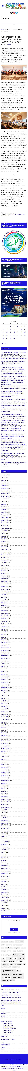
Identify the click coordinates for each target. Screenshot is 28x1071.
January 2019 (4, 709)
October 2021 (4, 621)
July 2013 (3, 852)
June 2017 (3, 756)
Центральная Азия (17, 974)
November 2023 (5, 554)
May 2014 (3, 839)
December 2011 (5, 900)
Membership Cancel (8, 1025)
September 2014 (5, 831)
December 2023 (5, 552)
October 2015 (4, 804)
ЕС (17, 961)
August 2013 (4, 849)
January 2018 (4, 738)
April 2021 (3, 637)
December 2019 (5, 679)
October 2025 (4, 493)
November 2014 (5, 825)
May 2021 (3, 634)
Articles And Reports (11, 212)
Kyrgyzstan (17, 948)
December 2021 (5, 616)
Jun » (6, 343)
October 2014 (4, 828)
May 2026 (3, 483)
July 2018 (3, 722)
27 (3, 338)
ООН (24, 964)
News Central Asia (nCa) (14, 6)
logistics (23, 948)
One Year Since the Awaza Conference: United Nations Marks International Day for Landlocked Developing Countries (12, 436)
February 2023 (4, 578)
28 (6, 338)
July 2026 (3, 477)
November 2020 (5, 650)
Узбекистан (5, 974)
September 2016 (5, 780)
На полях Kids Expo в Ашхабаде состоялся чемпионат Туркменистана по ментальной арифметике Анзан (12, 382)
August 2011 (4, 903)
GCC (24, 214)
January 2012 (4, 897)
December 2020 (5, 647)
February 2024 (4, 546)
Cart (2, 1011)
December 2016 (5, 772)
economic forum (16, 214)
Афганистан (12, 961)
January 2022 (4, 613)
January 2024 (4, 549)
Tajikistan (20, 951)
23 (14, 335)
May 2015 (3, 815)
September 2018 (5, 719)
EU (18, 945)
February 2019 (4, 706)
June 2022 (3, 600)
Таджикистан (16, 967)
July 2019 (3, 693)
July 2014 (3, 833)
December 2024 (5, 520)
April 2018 (3, 730)
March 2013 (4, 863)
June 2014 (3, 836)
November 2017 (5, 743)
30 (14, 338)
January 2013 (4, 868)
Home (2, 29)
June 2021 (3, 631)
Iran (3, 948)
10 (17, 329)
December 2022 (5, 584)
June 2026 (3, 480)
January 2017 (4, 770)
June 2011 (3, 908)
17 (17, 332)
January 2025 (4, 517)
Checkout (3, 1013)
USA (15, 958)
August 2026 (4, 475)
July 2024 (3, 533)
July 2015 (3, 812)
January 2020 (4, 677)
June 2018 (3, 724)
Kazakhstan (9, 948)
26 (24, 335)
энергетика (12, 980)
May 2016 (3, 788)
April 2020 (3, 669)
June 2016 (3, 786)
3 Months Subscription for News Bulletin (11, 995)
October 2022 (4, 589)
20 (3, 335)
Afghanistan (5, 942)
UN (7, 958)
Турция (18, 970)
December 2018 (5, 711)
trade (3, 955)
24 (17, 335)
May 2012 (3, 887)
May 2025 (3, 507)
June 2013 (3, 855)
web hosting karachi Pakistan (18, 1064)
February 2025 (4, 515)
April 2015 (3, 817)
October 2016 (4, 778)
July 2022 (3, 597)
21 (6, 335)
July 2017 (3, 754)
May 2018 (3, 727)
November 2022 (5, 586)
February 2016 (4, 796)
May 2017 (3, 759)
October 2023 (4, 557)
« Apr (2, 343)
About (2, 1005)
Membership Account (6, 1021)
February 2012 (4, 895)
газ (2, 977)
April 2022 (3, 605)
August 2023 (4, 562)
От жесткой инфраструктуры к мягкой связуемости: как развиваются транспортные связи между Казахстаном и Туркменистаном (13, 442)
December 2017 (5, 740)
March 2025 (4, 512)
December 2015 (5, 799)
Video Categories (5, 1044)
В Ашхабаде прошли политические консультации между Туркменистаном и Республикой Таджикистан (13, 464)
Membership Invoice (8, 1030)
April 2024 (3, 541)
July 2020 (3, 661)
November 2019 (5, 682)
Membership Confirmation (9, 1028)
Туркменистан (8, 970)
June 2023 (3, 568)
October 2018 (4, 716)
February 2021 (4, 642)
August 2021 (4, 626)
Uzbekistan (21, 958)
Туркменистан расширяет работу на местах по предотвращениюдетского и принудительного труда (13, 405)
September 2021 (5, 623)
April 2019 (3, 701)
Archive (3, 1008)
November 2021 (5, 618)
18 (21, 332)
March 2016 (4, 794)
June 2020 (3, 663)
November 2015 (5, 802)
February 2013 (4, 865)
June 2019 (3, 695)
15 (10, 332)
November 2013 (5, 844)
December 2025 (5, 488)
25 (21, 335)
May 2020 (3, 666)
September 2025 (5, 496)
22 (10, 335)
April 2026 (3, 485)
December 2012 (5, 871)
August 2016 (4, 783)
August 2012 (4, 881)
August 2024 (4, 530)
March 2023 (4, 576)
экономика (5, 980)
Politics (8, 951)
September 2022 (5, 592)
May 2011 (3, 910)
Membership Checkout (8, 1027)
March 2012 (4, 892)
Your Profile (6, 1034)
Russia (14, 951)
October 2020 (4, 653)
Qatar (2, 216)
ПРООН (3, 967)
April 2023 (3, 573)
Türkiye (3, 958)
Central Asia (9, 214)
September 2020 (5, 655)
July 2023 (3, 565)
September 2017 (5, 748)
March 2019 (4, 703)
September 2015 (5, 807)
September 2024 (5, 528)
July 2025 (3, 501)
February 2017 (4, 767)
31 (17, 338)
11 (21, 329)
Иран (21, 961)
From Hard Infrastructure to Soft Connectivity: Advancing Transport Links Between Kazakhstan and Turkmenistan (13, 449)
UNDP (11, 958)
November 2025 (5, 491)
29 (10, 338)
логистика (7, 977)
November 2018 (5, 714)
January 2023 (4, 581)
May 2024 (3, 538)
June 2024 (3, 536)
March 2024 (4, 544)
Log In (2, 1019)
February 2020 (4, 674)
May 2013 (3, 857)
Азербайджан (4, 961)
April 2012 (3, 889)
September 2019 (5, 687)
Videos (3, 1047)
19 (24, 332)
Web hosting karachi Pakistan (12, 1068)
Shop (2, 1042)
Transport (8, 955)
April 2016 (3, 791)
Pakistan (3, 951)
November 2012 (5, 873)
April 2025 (3, 509)
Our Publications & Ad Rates (8, 1039)
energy (14, 945)
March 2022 (4, 608)
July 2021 (3, 629)
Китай (11, 964)
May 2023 (3, 570)
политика (14, 977)
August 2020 (4, 658)
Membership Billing (8, 1023)
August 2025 (4, 499)
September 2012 (5, 879)
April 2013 (3, 860)
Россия (9, 967)
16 (14, 332)
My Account (4, 1036)
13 (3, 332)
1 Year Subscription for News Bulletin (10, 989)
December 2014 (5, 823)
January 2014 (4, 841)
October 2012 (4, 876)
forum (21, 214)
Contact (3, 1016)
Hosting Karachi (12, 1066)
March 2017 (4, 764)
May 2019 (3, 698)
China (3, 945)
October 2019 (4, 685)
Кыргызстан (18, 964)
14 (6, 332)
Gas (22, 945)
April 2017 (3, 762)
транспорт (20, 977)
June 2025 (3, 504)
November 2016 (5, 775)
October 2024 (4, 525)
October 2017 (4, 746)
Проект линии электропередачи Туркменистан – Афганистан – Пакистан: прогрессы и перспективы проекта (13, 363)
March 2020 (4, 671)
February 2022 (4, 610)
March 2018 (4, 732)
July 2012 (3, 884)
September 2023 (5, 560)
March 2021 (4, 639)
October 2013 (4, 847)
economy (9, 945)
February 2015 (4, 820)
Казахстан (5, 964)
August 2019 (4, 690)
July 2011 (3, 905)
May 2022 (3, 602)
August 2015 (4, 810)
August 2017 (4, 751)
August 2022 (4, 594)
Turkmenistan (7, 216)
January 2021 (4, 645)
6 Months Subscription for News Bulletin (11, 1000)
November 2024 (5, 523)
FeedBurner (17, 932)
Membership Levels (8, 1032)
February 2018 (4, 735)
